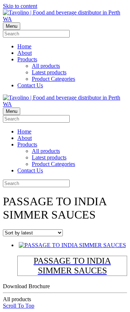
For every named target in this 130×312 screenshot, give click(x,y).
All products (46, 66)
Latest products (49, 72)
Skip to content (20, 6)
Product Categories (53, 79)
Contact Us (30, 85)
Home (24, 46)
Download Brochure (26, 292)
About (24, 53)
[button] (18, 306)
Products (27, 59)
